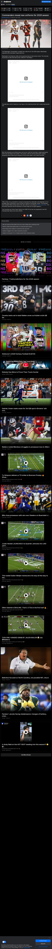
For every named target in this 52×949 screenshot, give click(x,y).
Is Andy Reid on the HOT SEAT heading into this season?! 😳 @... (25, 745)
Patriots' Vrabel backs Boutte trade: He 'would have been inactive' (17, 226)
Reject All (43, 943)
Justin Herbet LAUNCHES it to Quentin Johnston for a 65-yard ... (24, 545)
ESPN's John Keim (41, 204)
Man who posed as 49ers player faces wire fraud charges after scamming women (21, 224)
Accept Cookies (43, 940)
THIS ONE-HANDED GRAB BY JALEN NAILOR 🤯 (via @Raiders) (22, 639)
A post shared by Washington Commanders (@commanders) (26, 99)
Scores (8, 4)
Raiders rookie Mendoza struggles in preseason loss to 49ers (25, 447)
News (13, 4)
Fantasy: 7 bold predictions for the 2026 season (20, 279)
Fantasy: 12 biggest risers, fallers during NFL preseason (15, 230)
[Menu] (1, 1)
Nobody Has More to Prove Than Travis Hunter (20, 372)
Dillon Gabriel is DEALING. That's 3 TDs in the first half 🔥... (25, 608)
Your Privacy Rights (43, 946)
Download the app (46, 1)
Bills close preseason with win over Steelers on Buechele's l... (26, 515)
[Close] (49, 937)
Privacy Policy (27, 947)
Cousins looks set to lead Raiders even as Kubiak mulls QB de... (24, 316)
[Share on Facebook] (27, 215)
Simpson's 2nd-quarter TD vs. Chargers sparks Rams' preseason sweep (19, 233)
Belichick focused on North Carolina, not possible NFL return (25, 678)
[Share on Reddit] (24, 215)
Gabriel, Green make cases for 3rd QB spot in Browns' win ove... (24, 410)
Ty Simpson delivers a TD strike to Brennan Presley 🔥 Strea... (23, 476)
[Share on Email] (31, 215)
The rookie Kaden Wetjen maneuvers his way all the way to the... (25, 577)
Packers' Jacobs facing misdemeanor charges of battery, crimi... (24, 715)
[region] (26, 942)
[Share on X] (21, 215)
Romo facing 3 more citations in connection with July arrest (16, 228)
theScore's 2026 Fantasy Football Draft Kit (18, 354)
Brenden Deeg (5, 17)
